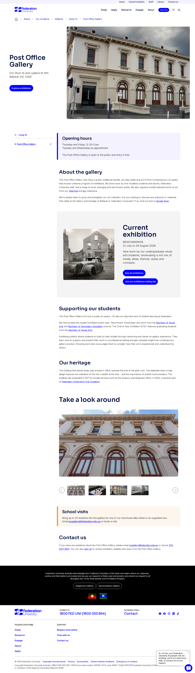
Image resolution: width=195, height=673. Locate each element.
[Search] (179, 10)
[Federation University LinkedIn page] (173, 613)
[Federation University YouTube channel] (160, 613)
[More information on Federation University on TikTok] (178, 613)
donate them (162, 201)
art (84, 191)
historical (73, 191)
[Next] (175, 490)
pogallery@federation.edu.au (85, 521)
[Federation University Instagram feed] (169, 613)
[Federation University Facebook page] (164, 613)
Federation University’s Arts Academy (80, 381)
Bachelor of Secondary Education (85, 326)
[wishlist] (173, 10)
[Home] (26, 10)
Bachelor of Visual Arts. (80, 330)
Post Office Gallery (26, 144)
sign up (88, 549)
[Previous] (62, 490)
